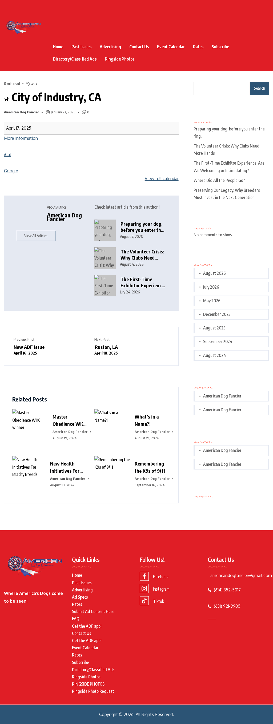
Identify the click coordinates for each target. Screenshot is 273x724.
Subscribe (220, 47)
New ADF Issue (29, 349)
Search (259, 88)
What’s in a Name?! (147, 420)
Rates (198, 47)
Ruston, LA (106, 349)
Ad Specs (80, 597)
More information (21, 138)
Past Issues (81, 47)
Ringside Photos (119, 59)
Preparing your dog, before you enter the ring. (142, 227)
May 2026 (211, 300)
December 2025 (217, 314)
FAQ (75, 618)
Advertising (110, 47)
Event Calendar (171, 47)
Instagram (161, 589)
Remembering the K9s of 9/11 (150, 467)
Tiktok (158, 601)
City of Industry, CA (55, 97)
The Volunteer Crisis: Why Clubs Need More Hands (142, 255)
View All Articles (35, 235)
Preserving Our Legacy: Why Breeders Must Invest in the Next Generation (227, 194)
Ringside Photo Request (93, 691)
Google (11, 170)
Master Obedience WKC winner (69, 420)
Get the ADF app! (87, 626)
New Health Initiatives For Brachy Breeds (65, 467)
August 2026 (214, 273)
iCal (7, 154)
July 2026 (211, 287)
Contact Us (139, 47)
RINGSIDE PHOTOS (88, 684)
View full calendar (162, 178)
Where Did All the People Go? (219, 180)
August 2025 (214, 328)
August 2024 (214, 355)
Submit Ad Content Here (93, 611)
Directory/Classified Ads (75, 59)
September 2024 (217, 341)
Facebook (160, 576)
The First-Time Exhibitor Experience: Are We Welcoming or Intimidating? (143, 282)
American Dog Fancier (21, 112)
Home (58, 47)
